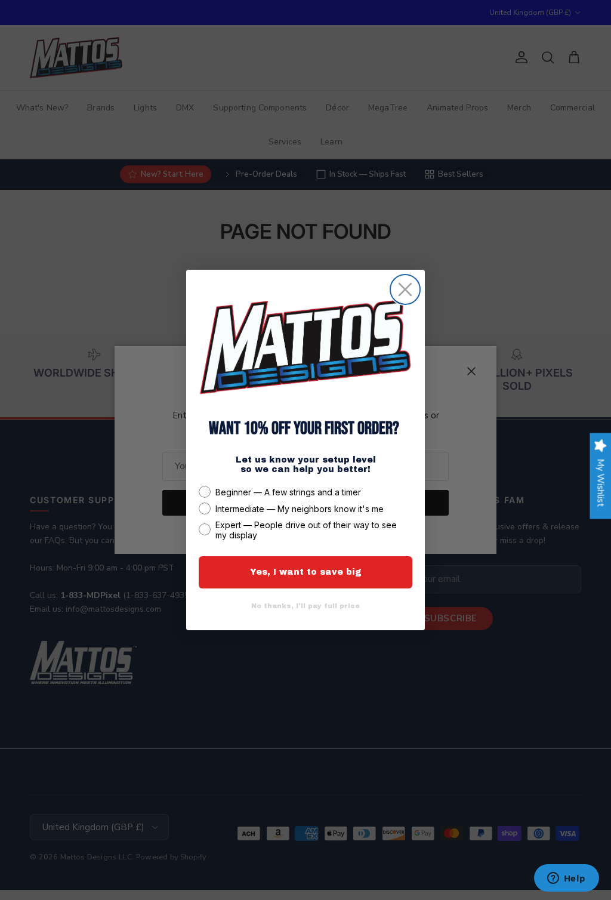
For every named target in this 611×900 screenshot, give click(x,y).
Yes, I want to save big (306, 572)
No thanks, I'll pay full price (305, 605)
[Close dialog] (405, 289)
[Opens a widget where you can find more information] (566, 879)
